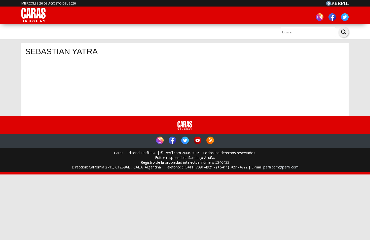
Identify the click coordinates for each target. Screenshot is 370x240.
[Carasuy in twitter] (345, 17)
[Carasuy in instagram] (319, 17)
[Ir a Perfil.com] (337, 4)
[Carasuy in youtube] (197, 141)
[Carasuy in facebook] (332, 17)
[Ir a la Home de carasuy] (33, 21)
